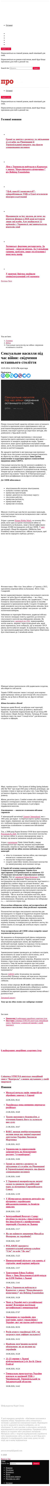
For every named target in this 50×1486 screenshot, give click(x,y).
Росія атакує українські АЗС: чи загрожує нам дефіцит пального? (23, 1333)
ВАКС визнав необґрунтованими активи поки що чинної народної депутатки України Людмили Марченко (23, 1135)
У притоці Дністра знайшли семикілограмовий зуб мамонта (22, 275)
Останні (9, 25)
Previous (4, 281)
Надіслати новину (13, 42)
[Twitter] (28, 375)
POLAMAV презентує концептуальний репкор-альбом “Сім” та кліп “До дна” (23, 1248)
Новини (9, 34)
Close (3, 1461)
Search (36, 68)
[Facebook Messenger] (16, 375)
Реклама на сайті (13, 44)
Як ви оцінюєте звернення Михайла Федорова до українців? (25, 1235)
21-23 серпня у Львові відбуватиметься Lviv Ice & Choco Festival (23, 1361)
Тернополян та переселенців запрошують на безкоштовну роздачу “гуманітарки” (21, 1152)
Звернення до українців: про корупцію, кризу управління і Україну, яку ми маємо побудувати (24, 1320)
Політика (9, 36)
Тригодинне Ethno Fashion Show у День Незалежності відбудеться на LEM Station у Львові (26, 1275)
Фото (8, 40)
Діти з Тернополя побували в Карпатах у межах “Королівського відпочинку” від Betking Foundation (26, 169)
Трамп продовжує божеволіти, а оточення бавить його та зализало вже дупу (24, 1119)
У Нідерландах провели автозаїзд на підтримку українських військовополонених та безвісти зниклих (25, 1202)
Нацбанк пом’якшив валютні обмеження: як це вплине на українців (21, 1347)
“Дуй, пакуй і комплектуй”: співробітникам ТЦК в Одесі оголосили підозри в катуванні (27, 194)
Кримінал (10, 38)
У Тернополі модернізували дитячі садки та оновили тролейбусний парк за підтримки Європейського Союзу (24, 1185)
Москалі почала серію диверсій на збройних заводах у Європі (24, 1093)
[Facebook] (3, 375)
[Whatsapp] (7, 375)
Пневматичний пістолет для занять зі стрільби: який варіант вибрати (25, 1261)
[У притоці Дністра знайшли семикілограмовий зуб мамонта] (27, 264)
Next (10, 281)
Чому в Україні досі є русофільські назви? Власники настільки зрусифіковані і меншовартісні (24, 1305)
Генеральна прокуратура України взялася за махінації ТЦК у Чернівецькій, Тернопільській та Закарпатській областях (24, 1377)
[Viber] (20, 375)
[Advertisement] (25, 308)
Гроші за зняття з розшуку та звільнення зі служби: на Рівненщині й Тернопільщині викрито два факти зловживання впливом (27, 143)
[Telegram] (24, 375)
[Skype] (11, 375)
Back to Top (5, 1459)
